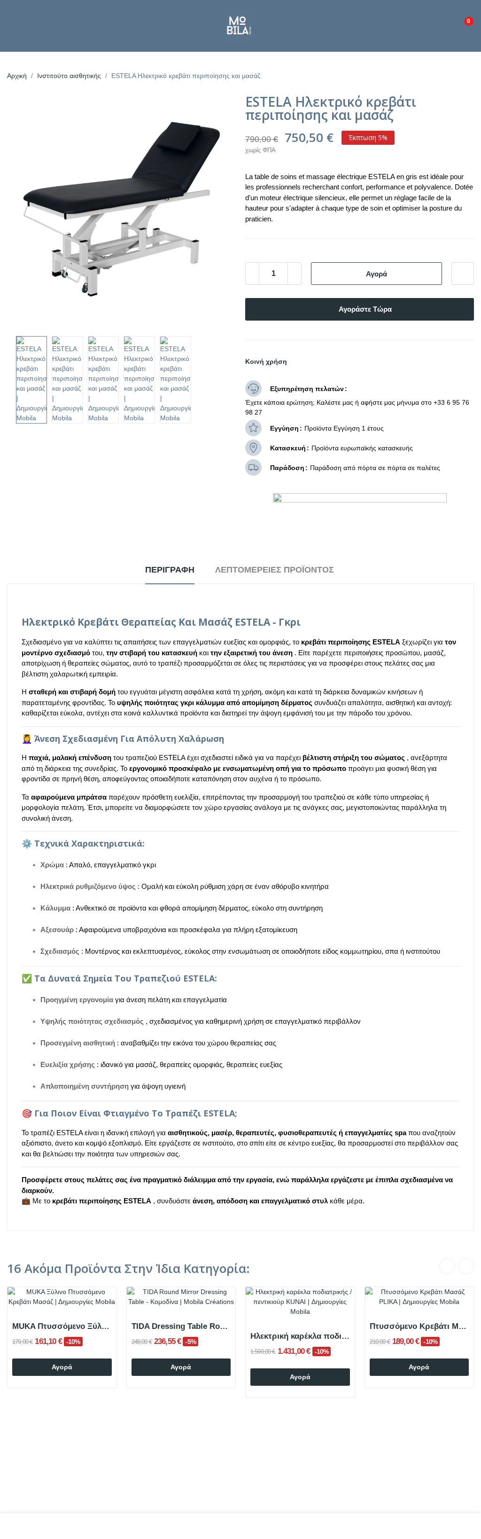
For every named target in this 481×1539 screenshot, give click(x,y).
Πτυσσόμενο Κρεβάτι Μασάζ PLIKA (419, 1326)
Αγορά (376, 274)
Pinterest (332, 361)
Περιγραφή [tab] (169, 569)
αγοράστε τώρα (365, 309)
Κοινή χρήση (300, 361)
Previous (29, 211)
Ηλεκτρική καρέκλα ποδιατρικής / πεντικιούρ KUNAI (300, 1336)
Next (214, 211)
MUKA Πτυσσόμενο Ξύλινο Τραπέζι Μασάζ (62, 1326)
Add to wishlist (462, 273)
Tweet (316, 361)
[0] (462, 17)
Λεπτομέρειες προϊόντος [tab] (274, 569)
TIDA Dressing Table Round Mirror (181, 1326)
